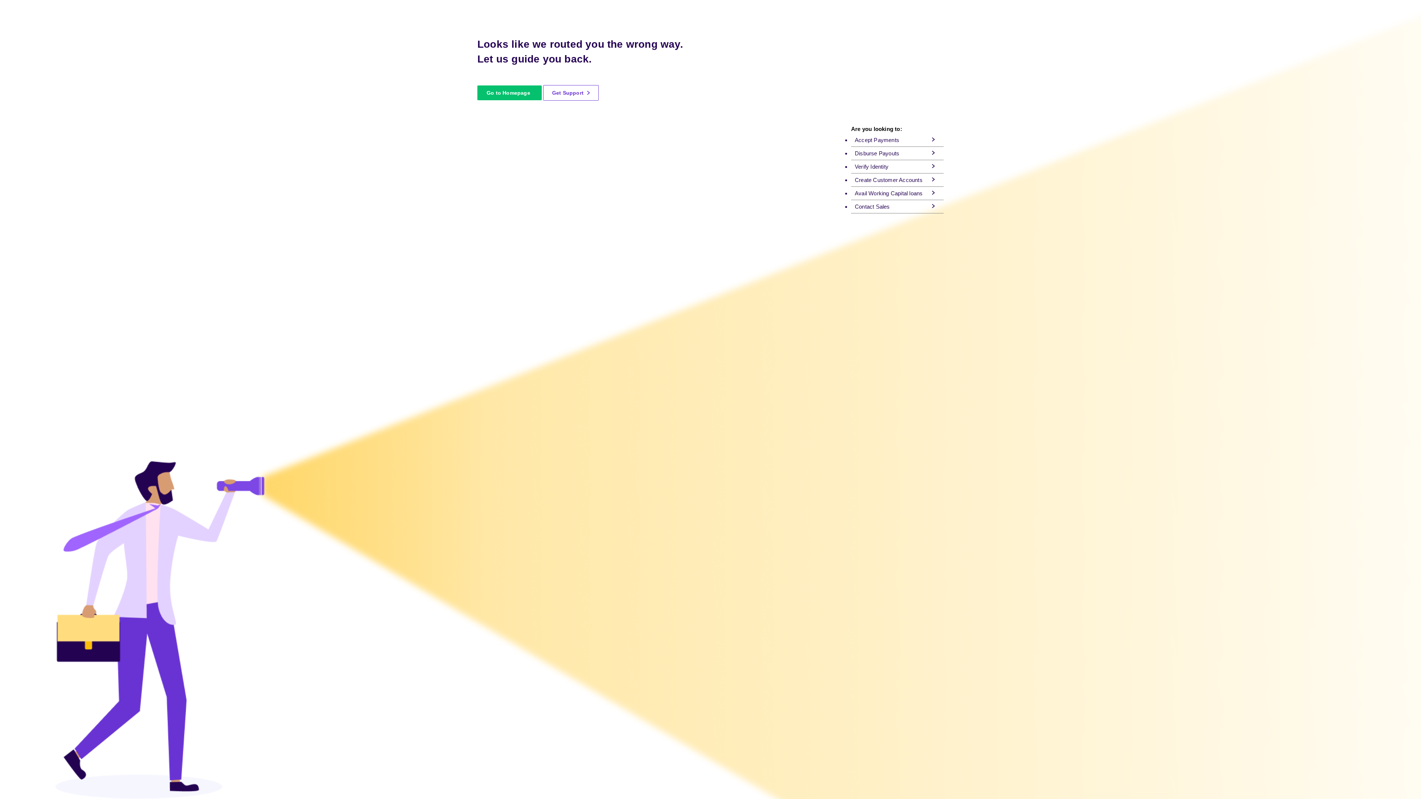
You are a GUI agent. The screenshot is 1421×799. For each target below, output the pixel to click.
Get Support (568, 93)
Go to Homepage (508, 93)
